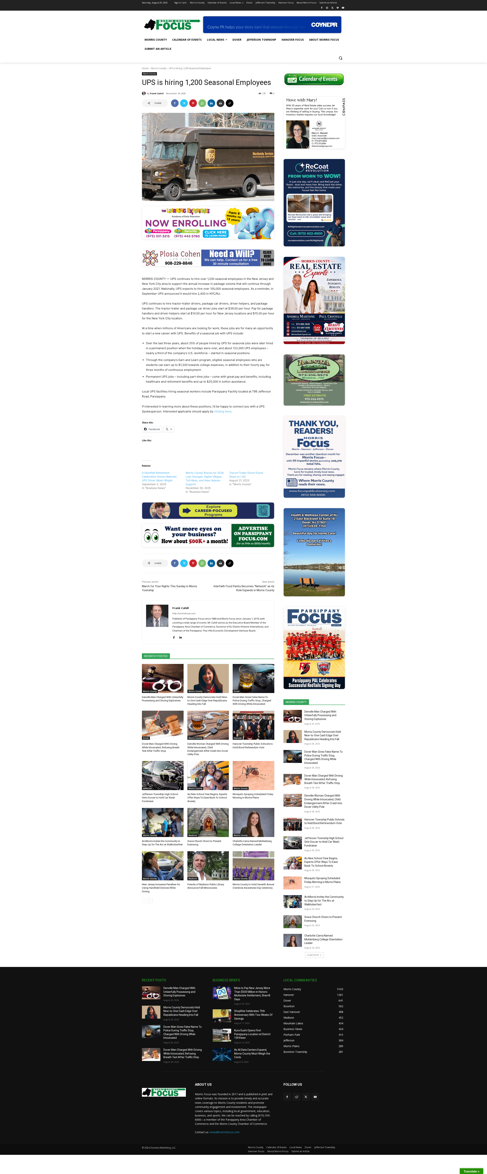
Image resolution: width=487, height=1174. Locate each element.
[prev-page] (144, 900)
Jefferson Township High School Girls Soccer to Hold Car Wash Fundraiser (160, 797)
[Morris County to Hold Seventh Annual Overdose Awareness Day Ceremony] (253, 865)
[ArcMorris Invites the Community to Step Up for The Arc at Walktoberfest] (163, 822)
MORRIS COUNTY (296, 702)
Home (145, 68)
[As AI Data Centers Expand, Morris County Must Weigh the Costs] (222, 1054)
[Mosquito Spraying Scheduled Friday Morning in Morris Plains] (253, 775)
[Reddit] (296, 1096)
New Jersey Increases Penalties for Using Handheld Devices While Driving (161, 888)
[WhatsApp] (202, 103)
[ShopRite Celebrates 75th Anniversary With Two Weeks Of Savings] (222, 1015)
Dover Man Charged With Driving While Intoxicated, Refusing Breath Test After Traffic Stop (160, 747)
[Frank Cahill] (144, 93)
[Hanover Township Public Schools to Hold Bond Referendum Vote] (253, 725)
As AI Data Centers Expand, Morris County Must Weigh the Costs (252, 1053)
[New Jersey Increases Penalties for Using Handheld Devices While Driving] (163, 865)
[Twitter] (332, 8)
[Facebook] (322, 8)
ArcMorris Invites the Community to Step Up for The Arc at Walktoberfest (324, 900)
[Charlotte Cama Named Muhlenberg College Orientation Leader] (253, 822)
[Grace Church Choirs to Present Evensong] (208, 822)
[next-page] (150, 900)
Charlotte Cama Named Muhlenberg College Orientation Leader (323, 939)
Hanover (238, 738)
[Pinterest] (193, 103)
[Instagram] (327, 8)
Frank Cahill (157, 93)
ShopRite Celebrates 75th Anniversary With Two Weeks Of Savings (253, 1014)
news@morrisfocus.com (225, 1132)
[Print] (220, 103)
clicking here (222, 411)
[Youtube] (343, 8)
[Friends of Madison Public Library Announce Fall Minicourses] (208, 865)
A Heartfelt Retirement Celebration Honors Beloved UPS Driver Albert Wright (159, 476)
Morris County (158, 68)
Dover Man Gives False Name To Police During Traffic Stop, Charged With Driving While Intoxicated (252, 700)
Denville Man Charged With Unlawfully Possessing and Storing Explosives (320, 715)
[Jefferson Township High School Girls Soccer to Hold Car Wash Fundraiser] (163, 775)
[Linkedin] (211, 103)
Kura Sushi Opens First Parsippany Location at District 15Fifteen (252, 1034)
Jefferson (147, 788)
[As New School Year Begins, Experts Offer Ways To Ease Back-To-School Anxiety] (208, 775)
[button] (340, 57)
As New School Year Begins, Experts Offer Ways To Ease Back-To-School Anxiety (207, 797)
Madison (193, 835)
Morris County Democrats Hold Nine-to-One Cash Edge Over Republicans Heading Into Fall (207, 700)
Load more (313, 954)
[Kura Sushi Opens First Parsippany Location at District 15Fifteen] (222, 1035)
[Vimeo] (337, 8)
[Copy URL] (229, 103)
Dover (237, 691)
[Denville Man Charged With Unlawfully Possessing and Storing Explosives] (163, 678)
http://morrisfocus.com (184, 613)
